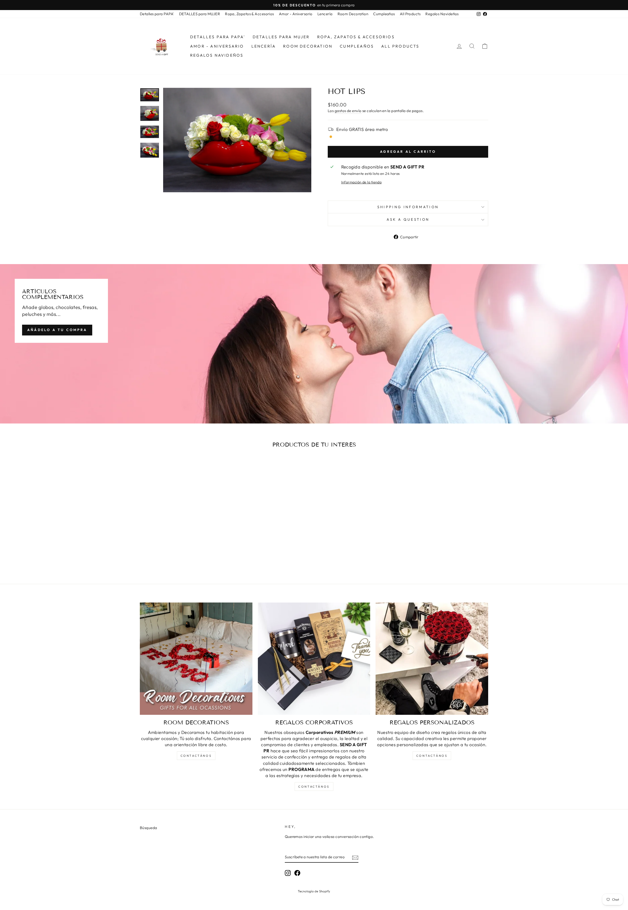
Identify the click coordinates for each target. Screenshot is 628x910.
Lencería (325, 14)
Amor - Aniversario (296, 14)
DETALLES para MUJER (199, 14)
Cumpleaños (384, 14)
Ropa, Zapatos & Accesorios (249, 14)
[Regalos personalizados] (432, 658)
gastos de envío (348, 110)
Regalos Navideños (442, 14)
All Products (410, 14)
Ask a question (408, 219)
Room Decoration (353, 14)
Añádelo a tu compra (57, 330)
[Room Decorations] (196, 658)
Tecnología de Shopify (314, 891)
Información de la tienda (361, 182)
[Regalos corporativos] (314, 658)
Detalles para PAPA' (157, 14)
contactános (196, 755)
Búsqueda (148, 827)
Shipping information (408, 207)
